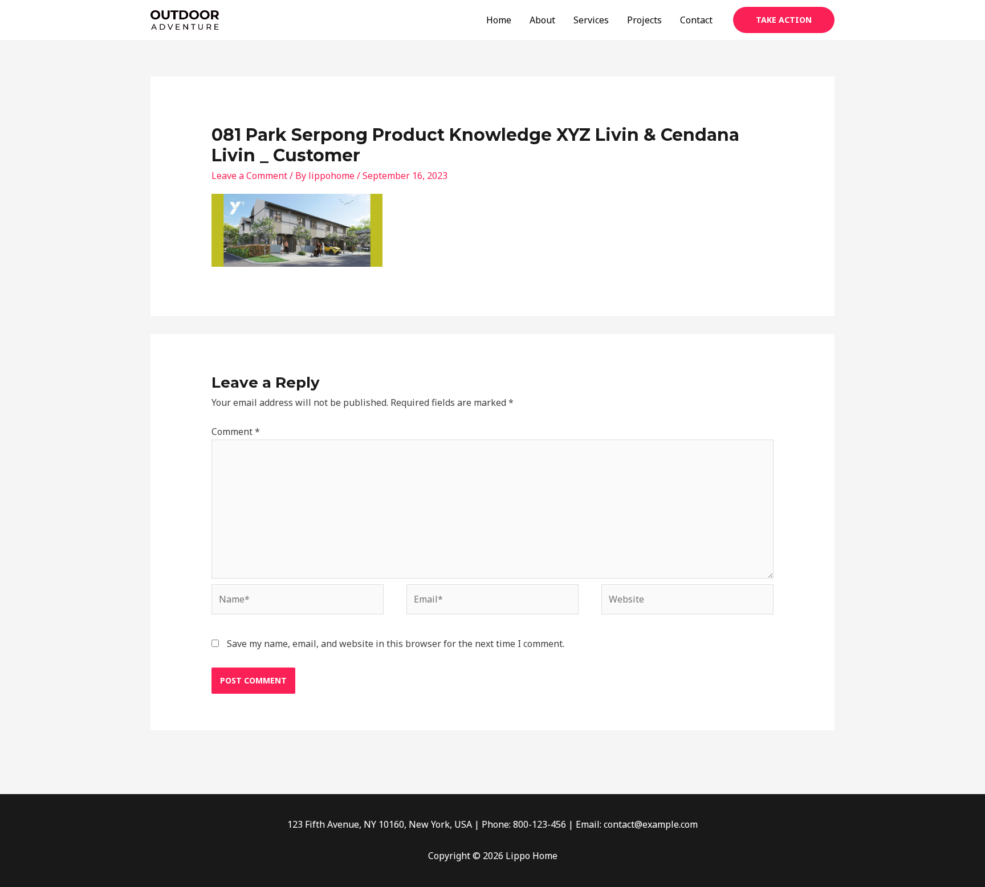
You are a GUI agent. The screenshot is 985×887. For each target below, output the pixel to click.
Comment (235, 431)
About (542, 20)
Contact (696, 20)
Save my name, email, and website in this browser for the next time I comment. (395, 643)
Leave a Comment (249, 175)
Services (591, 20)
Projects (644, 20)
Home (498, 20)
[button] (784, 20)
